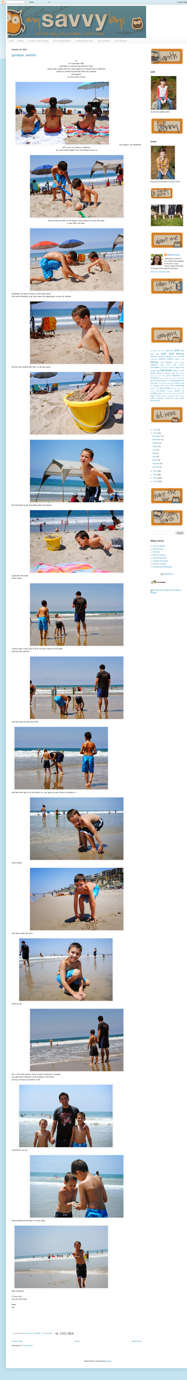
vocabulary (160, 398)
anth (11, 40)
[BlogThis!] (64, 1333)
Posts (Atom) (27, 1346)
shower (170, 393)
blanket (176, 362)
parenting (179, 385)
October (156, 443)
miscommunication (165, 383)
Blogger (108, 1361)
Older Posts (136, 1341)
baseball (181, 356)
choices (181, 365)
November (157, 440)
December (157, 436)
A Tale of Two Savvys (38, 40)
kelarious (156, 552)
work (158, 401)
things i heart (155, 396)
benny (21, 40)
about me (169, 351)
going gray (175, 373)
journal (168, 380)
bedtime (170, 359)
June (155, 450)
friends (168, 373)
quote (177, 391)
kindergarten (176, 381)
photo (162, 388)
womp (182, 398)
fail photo (166, 370)
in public (179, 378)
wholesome (169, 398)
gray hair (157, 376)
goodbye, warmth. (24, 55)
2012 (155, 475)
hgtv (182, 376)
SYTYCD (181, 393)
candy (174, 365)
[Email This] (61, 1333)
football (158, 373)
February (156, 464)
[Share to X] (66, 1333)
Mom (172, 383)
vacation (181, 396)
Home (77, 1341)
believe (177, 359)
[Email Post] (56, 1333)
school (165, 393)
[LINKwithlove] (167, 574)
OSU (172, 386)
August (156, 446)
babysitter (161, 356)
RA (183, 391)
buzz (182, 362)
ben (182, 359)
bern (162, 362)
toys (173, 396)
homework (154, 378)
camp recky (165, 365)
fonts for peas (158, 549)
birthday (169, 362)
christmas (154, 367)
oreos (167, 385)
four (163, 373)
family (175, 371)
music (177, 383)
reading (153, 393)
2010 (155, 481)
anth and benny (172, 353)
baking (168, 356)
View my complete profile (160, 272)
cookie (171, 367)
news (182, 383)
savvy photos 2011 (84, 40)
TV (176, 396)
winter (176, 398)
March (155, 460)
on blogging (154, 385)
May (154, 453)
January (156, 467)
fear (179, 371)
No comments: (47, 1333)
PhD (157, 388)
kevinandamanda (160, 558)
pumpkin (170, 391)
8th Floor (161, 351)
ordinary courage (159, 564)
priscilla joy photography (162, 567)
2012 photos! (104, 40)
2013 (155, 471)
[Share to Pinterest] (72, 1333)
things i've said (166, 396)
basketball (153, 359)
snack (175, 393)
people (152, 388)
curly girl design (159, 546)
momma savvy (173, 255)
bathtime (162, 359)
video (152, 398)
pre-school (161, 391)
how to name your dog (168, 378)
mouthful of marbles (160, 561)
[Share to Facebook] (69, 1333)
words (152, 401)
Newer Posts (17, 1341)
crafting (176, 367)
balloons (175, 356)
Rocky (159, 393)
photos (168, 388)
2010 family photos (62, 40)
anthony (153, 356)
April (155, 457)
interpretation (161, 380)
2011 (155, 478)
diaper (158, 371)
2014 (155, 433)
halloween (176, 376)
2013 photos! (121, 40)
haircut (168, 376)
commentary (164, 367)
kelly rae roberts (159, 555)
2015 (155, 430)
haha (163, 376)
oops (162, 385)
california (154, 365)
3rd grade (153, 351)
